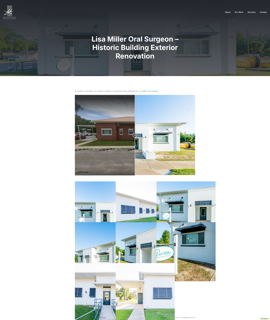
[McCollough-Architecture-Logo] (9, 6)
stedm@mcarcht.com (189, 317)
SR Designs (102, 317)
